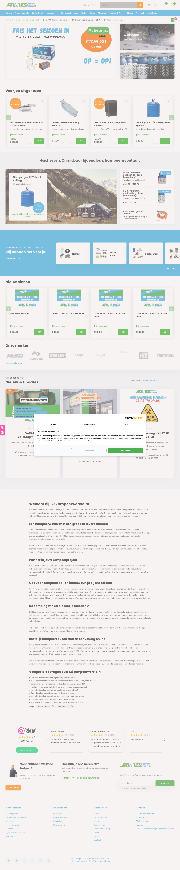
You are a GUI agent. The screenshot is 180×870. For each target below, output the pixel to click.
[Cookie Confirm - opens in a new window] (134, 418)
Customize (89, 450)
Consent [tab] (52, 424)
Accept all (125, 450)
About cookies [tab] (90, 424)
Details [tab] (127, 424)
